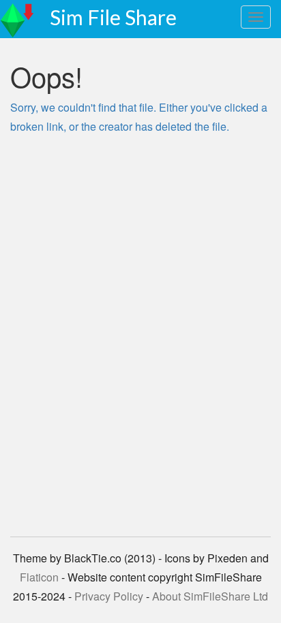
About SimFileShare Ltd (210, 596)
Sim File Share (113, 17)
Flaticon (39, 577)
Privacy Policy (108, 596)
